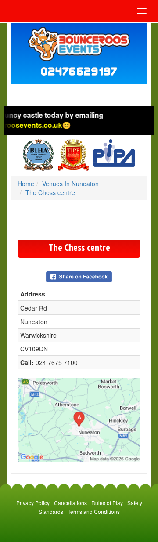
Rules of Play (107, 502)
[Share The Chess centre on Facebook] (79, 275)
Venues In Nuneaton (70, 183)
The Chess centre (50, 192)
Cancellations (70, 502)
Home (26, 183)
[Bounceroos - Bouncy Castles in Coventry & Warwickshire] (79, 44)
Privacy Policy (33, 502)
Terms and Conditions (94, 511)
